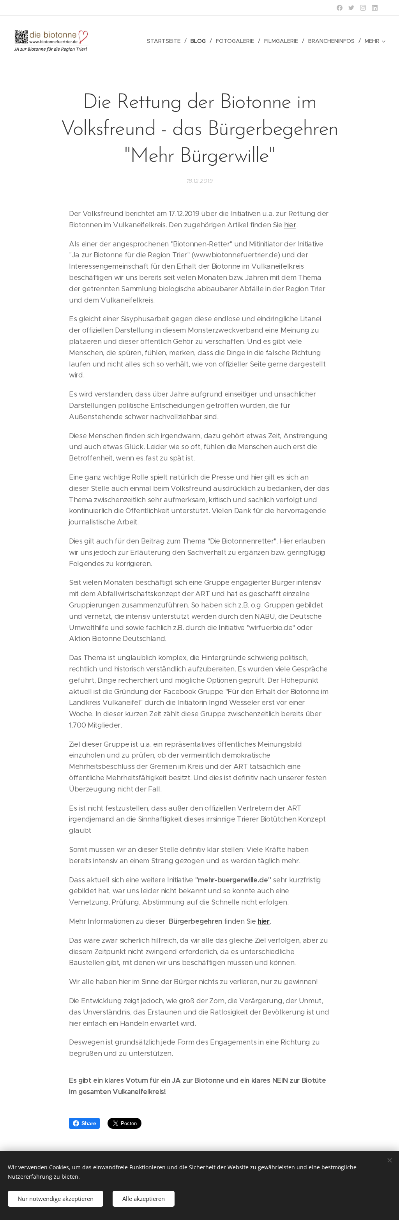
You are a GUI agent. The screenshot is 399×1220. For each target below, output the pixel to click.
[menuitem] (166, 41)
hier (290, 225)
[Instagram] (363, 7)
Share (88, 1123)
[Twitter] (351, 7)
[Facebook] (339, 7)
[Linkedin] (375, 7)
